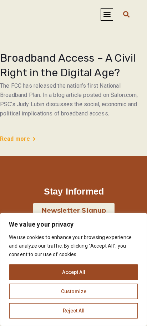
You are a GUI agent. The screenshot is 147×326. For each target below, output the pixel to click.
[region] (73, 269)
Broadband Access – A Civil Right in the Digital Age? (68, 65)
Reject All (74, 311)
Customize (73, 291)
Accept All (73, 272)
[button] (107, 14)
